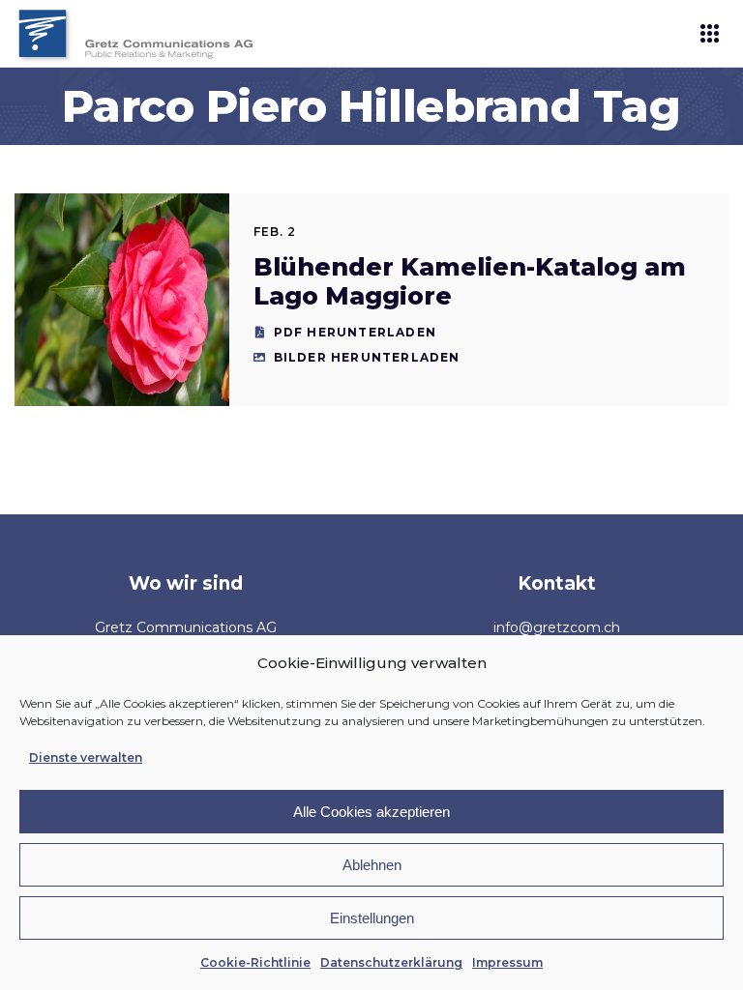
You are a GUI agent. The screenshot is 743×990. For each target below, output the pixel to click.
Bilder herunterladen (367, 357)
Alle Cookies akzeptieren (371, 811)
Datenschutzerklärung (391, 962)
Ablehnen (371, 865)
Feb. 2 (274, 231)
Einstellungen (372, 918)
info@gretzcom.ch (556, 627)
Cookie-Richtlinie (255, 962)
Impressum (507, 962)
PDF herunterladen (355, 332)
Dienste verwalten (85, 757)
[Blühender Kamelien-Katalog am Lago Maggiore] (121, 299)
